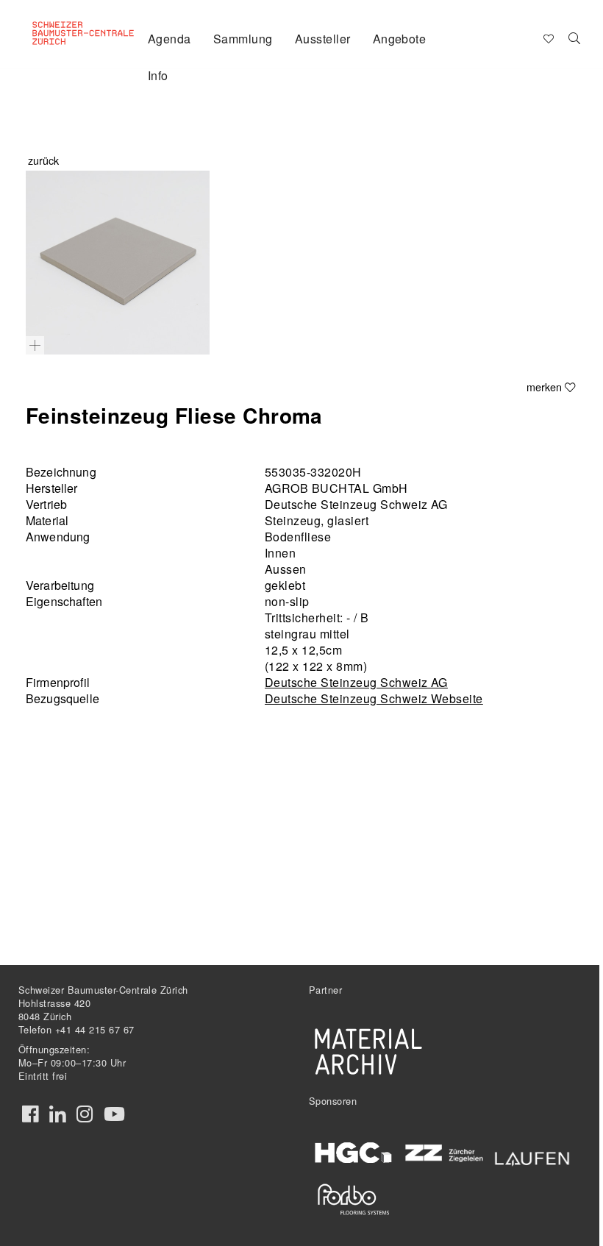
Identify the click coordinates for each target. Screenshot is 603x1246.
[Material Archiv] (368, 1051)
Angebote (400, 38)
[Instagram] (84, 1114)
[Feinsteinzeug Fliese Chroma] (118, 263)
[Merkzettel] (547, 37)
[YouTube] (114, 1114)
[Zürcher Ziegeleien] (443, 1152)
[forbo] (354, 1199)
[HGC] (354, 1153)
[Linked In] (57, 1114)
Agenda (169, 38)
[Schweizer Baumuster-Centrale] (85, 37)
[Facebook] (30, 1114)
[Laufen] (532, 1156)
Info (158, 75)
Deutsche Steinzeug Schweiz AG (356, 682)
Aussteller (323, 38)
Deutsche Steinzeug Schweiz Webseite (374, 698)
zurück (43, 160)
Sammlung (243, 38)
